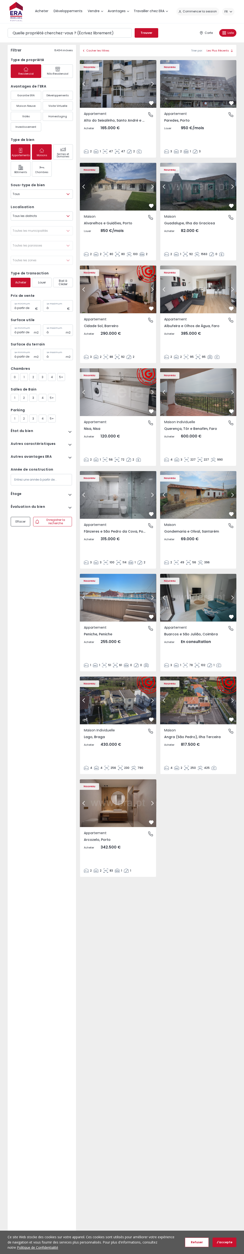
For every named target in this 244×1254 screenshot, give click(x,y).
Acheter (20, 282)
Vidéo (26, 116)
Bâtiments (20, 172)
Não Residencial (57, 74)
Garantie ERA (26, 95)
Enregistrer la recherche (55, 521)
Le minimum (22, 303)
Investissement (25, 127)
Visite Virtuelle (57, 106)
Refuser (197, 1242)
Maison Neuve (26, 106)
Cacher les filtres (97, 50)
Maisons (42, 155)
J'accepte (224, 1242)
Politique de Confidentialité (37, 1247)
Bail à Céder (63, 282)
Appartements (21, 155)
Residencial (26, 74)
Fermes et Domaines (63, 155)
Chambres (41, 172)
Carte (209, 33)
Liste (231, 33)
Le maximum (54, 303)
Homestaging (57, 116)
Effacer (20, 521)
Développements (57, 95)
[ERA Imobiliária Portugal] (16, 11)
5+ (61, 377)
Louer (42, 282)
